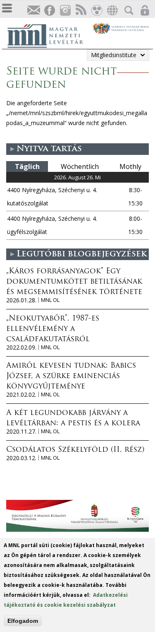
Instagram (65, 10)
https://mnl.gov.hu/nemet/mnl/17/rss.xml (81, 10)
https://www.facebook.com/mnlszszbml (49, 10)
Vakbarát (96, 10)
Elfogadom (22, 621)
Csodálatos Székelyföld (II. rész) (75, 450)
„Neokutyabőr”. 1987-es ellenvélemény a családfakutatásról (52, 329)
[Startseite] (49, 35)
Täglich (27, 166)
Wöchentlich (80, 166)
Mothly (130, 166)
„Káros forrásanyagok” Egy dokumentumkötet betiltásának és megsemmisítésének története (74, 282)
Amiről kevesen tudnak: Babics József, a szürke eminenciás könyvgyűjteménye (71, 376)
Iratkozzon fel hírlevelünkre (33, 10)
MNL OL (50, 300)
